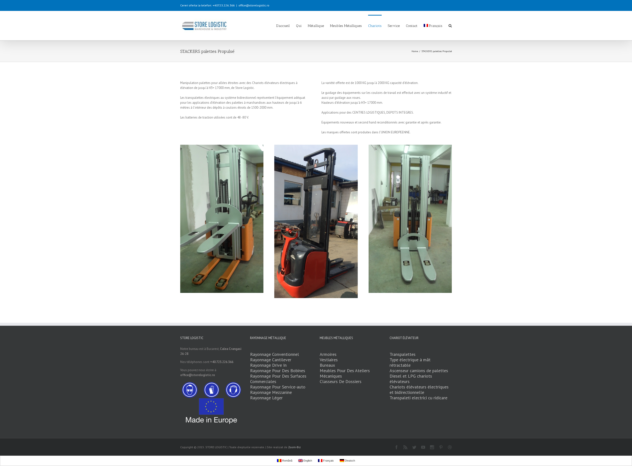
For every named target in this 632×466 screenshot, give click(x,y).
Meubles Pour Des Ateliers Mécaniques (345, 373)
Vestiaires (329, 360)
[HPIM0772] (221, 219)
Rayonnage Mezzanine (271, 392)
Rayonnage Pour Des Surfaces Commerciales (278, 378)
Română (286, 460)
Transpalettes (402, 354)
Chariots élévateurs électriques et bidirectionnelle (419, 389)
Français (435, 26)
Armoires (328, 354)
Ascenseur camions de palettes (419, 370)
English (307, 460)
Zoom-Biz (294, 447)
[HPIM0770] (410, 219)
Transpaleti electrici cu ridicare (418, 398)
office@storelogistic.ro (253, 5)
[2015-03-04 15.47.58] (315, 221)
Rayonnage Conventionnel (274, 354)
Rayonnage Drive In (268, 365)
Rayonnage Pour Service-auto (277, 387)
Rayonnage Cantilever (270, 360)
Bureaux (327, 365)
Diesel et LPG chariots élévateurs (411, 378)
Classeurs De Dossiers (340, 381)
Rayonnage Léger (266, 398)
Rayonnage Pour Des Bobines (277, 370)
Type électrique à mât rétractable (410, 362)
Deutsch (349, 460)
